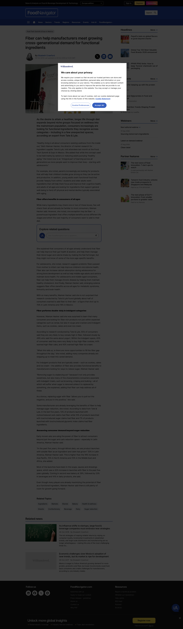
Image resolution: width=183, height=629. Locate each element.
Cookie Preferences (80, 105)
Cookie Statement (102, 99)
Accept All (99, 105)
